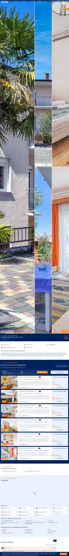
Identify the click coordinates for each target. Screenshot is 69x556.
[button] (66, 1)
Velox (2, 335)
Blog (45, 1)
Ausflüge (39, 1)
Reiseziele (32, 1)
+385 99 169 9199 (56, 1)
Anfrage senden (59, 387)
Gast (22, 371)
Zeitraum (4, 371)
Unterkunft (15, 1)
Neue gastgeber (23, 1)
